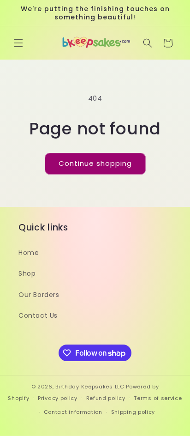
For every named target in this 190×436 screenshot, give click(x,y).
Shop (27, 273)
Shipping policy (133, 412)
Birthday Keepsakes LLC (89, 386)
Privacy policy (57, 398)
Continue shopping (95, 163)
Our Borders (38, 294)
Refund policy (105, 398)
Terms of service (158, 398)
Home (28, 252)
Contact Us (38, 315)
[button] (18, 43)
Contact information (73, 412)
